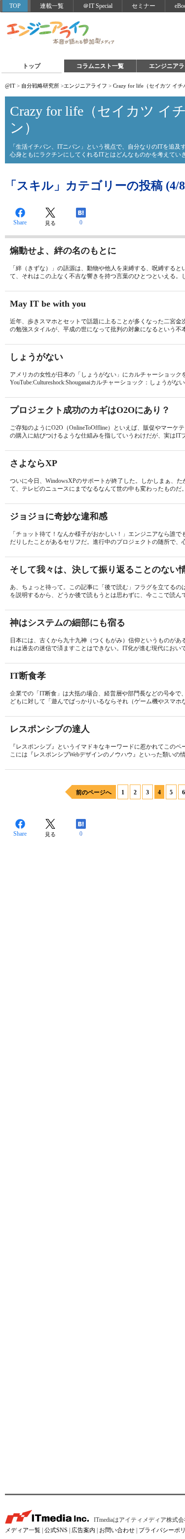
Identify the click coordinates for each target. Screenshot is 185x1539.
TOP (15, 5)
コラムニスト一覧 (100, 66)
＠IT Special (97, 5)
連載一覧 (52, 5)
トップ (31, 66)
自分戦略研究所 (40, 86)
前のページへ (93, 792)
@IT (10, 86)
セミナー (143, 5)
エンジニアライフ (61, 33)
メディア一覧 (22, 1530)
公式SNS (56, 1530)
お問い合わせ (117, 1530)
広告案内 (83, 1530)
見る (50, 223)
